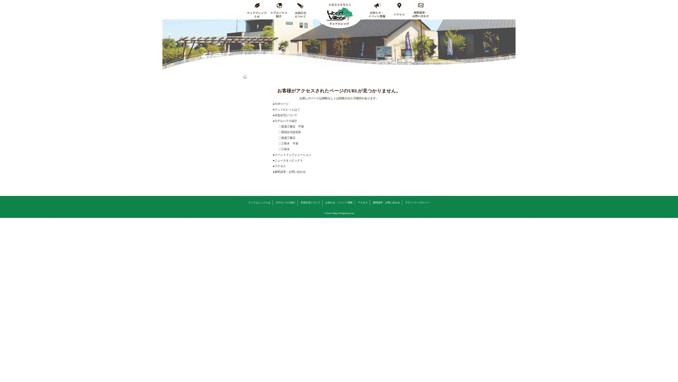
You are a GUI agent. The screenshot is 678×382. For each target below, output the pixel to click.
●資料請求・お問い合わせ (289, 171)
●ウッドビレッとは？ (286, 109)
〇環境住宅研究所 (287, 132)
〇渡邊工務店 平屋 (288, 126)
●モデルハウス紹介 (285, 120)
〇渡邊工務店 (284, 137)
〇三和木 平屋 (285, 143)
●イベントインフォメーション (292, 154)
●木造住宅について (285, 115)
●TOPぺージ (281, 103)
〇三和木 (281, 149)
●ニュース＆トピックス (288, 160)
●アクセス (279, 166)
